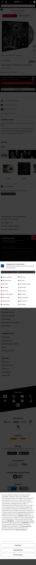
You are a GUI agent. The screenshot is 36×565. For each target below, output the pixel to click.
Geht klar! (18, 545)
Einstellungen (18, 555)
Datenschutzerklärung (21, 529)
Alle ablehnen (18, 550)
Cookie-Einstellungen (26, 526)
